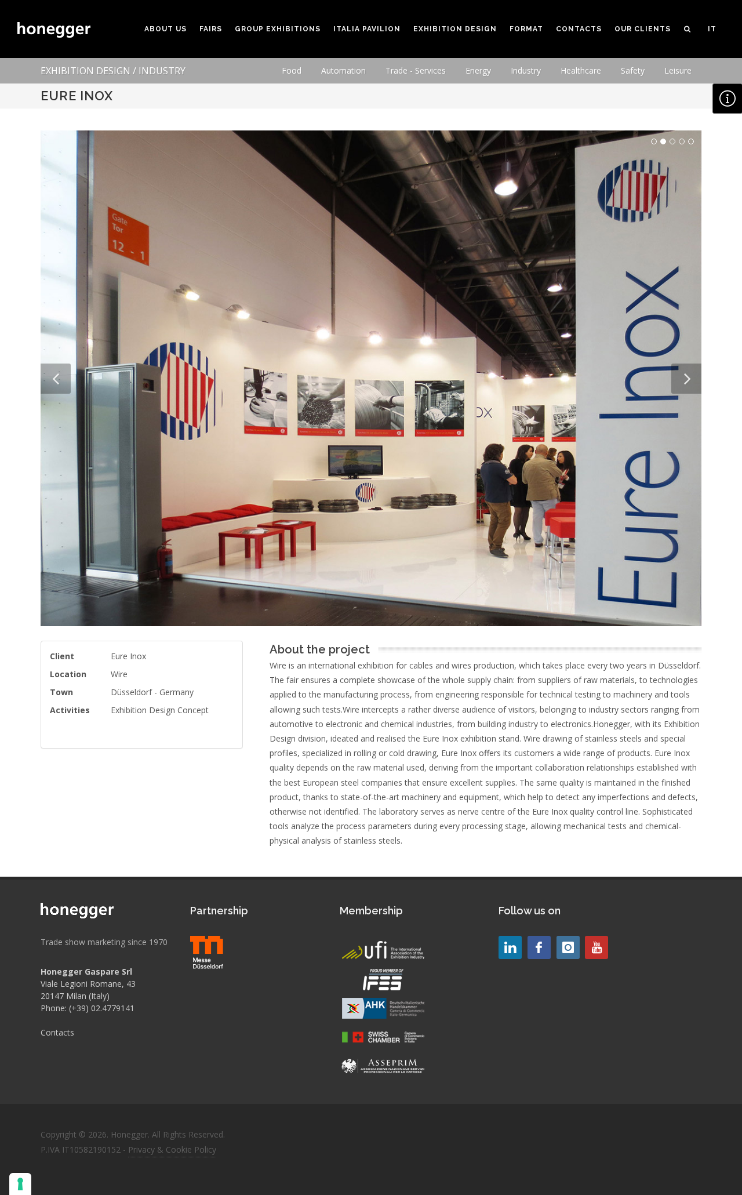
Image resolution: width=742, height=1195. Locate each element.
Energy (478, 70)
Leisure (678, 70)
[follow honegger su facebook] (539, 947)
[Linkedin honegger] (510, 947)
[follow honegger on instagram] (568, 947)
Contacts (57, 1032)
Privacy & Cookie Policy (172, 1149)
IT (712, 29)
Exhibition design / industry (113, 70)
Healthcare (581, 70)
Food (291, 70)
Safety (633, 70)
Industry (526, 70)
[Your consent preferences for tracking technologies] (20, 1184)
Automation (343, 70)
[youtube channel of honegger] (596, 947)
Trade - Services (415, 70)
